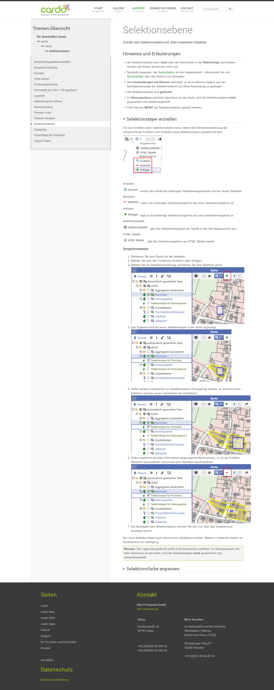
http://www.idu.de (148, 609)
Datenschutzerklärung (55, 679)
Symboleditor (166, 72)
